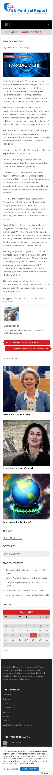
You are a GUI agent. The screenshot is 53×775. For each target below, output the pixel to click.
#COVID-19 (24, 299)
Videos (6, 716)
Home (6, 31)
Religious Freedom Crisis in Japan (28, 590)
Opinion (6, 712)
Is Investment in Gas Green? (17, 522)
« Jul (5, 650)
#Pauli (41, 299)
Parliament (23, 56)
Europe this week (10, 707)
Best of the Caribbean (37, 577)
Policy (5, 703)
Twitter (37, 284)
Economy (15, 31)
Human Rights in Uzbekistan (37, 594)
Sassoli (12, 301)
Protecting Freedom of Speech (18, 468)
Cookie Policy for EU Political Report (18, 725)
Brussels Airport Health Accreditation (30, 348)
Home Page (8, 694)
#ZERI (5, 301)
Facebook (25, 284)
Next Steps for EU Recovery (16, 414)
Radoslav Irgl (11, 570)
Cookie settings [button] (11, 769)
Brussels (6, 699)
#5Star (14, 299)
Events (6, 720)
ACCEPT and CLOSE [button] (30, 769)
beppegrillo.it (18, 251)
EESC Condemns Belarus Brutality (22, 342)
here (32, 281)
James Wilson (12, 48)
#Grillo (34, 299)
